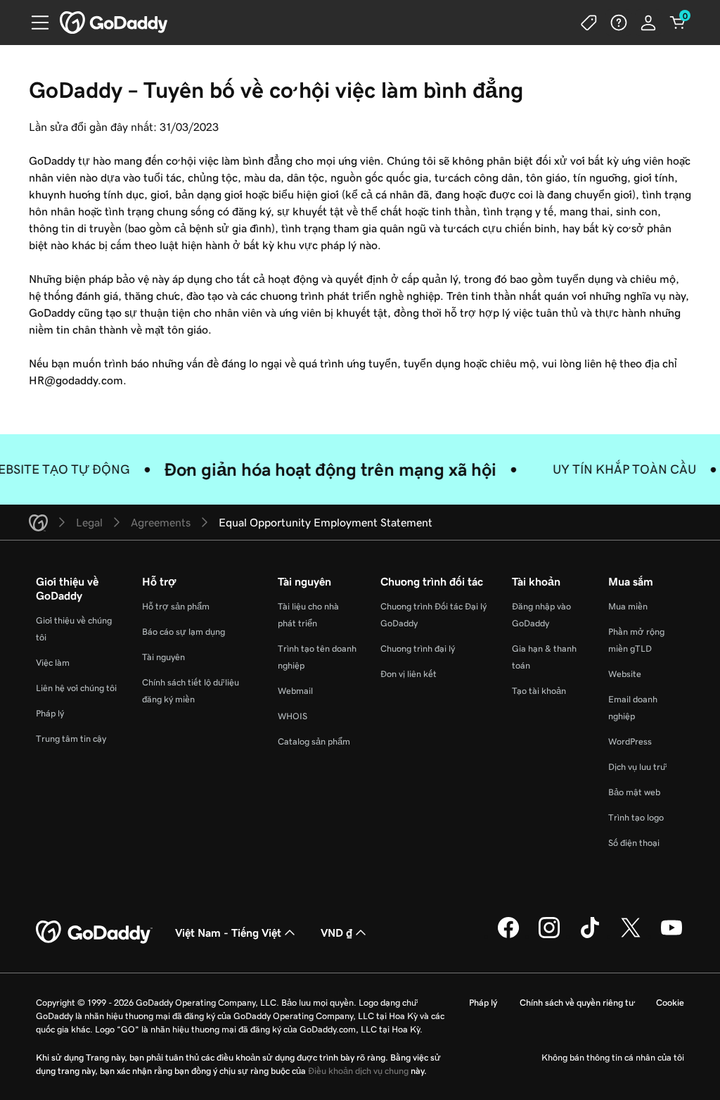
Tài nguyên (163, 657)
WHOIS (292, 716)
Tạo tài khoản (539, 690)
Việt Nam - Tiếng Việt (228, 932)
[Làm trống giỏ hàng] (678, 22)
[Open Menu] (34, 22)
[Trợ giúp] (618, 22)
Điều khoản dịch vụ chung (358, 1070)
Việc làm (53, 662)
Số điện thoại (634, 842)
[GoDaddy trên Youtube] (671, 936)
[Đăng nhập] (648, 22)
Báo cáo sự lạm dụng (183, 631)
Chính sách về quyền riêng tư (577, 1002)
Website (624, 673)
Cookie (670, 1002)
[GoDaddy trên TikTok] (590, 936)
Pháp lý (50, 713)
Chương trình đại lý (417, 648)
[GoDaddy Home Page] (94, 932)
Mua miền (628, 606)
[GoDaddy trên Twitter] (630, 936)
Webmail (295, 690)
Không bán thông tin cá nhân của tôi (612, 1057)
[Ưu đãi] (589, 22)
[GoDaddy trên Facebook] (508, 936)
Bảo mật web (634, 792)
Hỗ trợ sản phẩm (176, 606)
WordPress (630, 741)
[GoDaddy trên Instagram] (549, 936)
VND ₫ (336, 932)
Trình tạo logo (636, 817)
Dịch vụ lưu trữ (636, 766)
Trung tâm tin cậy (71, 738)
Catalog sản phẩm (314, 741)
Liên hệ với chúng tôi (76, 688)
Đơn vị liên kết (408, 673)
